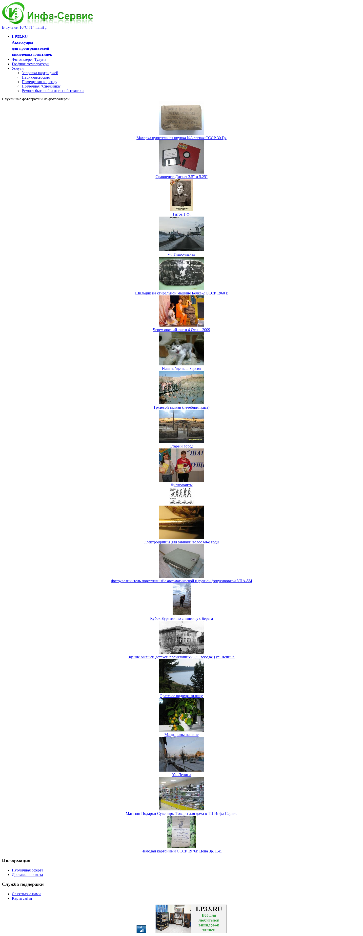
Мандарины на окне (181, 735)
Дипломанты (182, 485)
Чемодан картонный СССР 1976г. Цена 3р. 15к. (181, 851)
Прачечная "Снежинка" (41, 86)
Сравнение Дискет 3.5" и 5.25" (182, 177)
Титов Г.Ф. (181, 214)
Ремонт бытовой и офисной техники (53, 91)
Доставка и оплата (27, 874)
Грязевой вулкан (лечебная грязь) (181, 407)
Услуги (18, 68)
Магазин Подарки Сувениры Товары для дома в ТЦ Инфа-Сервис (181, 813)
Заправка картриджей (40, 73)
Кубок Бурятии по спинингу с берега (181, 618)
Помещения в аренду (39, 82)
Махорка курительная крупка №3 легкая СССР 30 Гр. (182, 138)
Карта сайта (22, 898)
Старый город (181, 446)
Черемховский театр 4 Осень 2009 (181, 330)
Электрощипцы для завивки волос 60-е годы (181, 542)
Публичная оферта (27, 870)
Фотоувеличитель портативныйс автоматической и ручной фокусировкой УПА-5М (181, 581)
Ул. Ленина (181, 775)
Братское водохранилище (181, 696)
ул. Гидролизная (181, 254)
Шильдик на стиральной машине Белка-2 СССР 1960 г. (181, 293)
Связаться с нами (26, 894)
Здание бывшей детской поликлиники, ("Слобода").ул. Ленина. (181, 657)
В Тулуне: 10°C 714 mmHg (24, 27)
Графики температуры (30, 64)
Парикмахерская (36, 77)
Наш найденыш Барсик (181, 368)
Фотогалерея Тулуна (29, 59)
